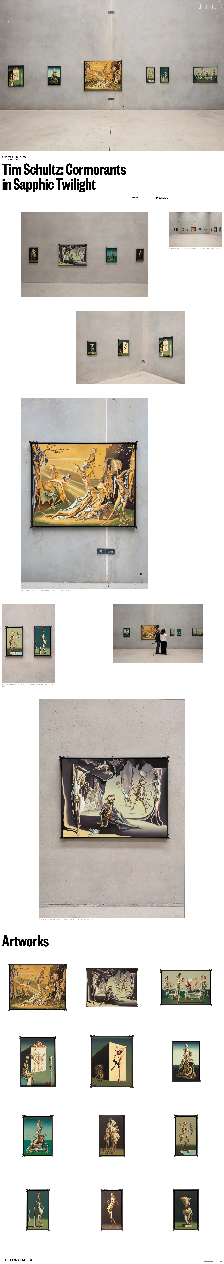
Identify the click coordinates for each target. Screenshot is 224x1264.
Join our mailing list (17, 1260)
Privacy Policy (208, 1261)
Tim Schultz (161, 197)
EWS (221, 1261)
